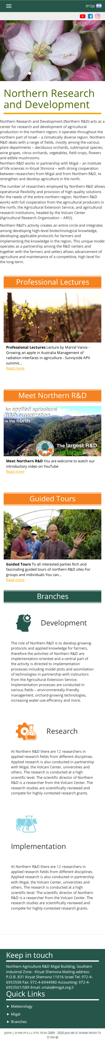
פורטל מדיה (40, 1033)
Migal (15, 1014)
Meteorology (21, 1006)
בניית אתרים (22, 1033)
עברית (90, 6)
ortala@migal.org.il (58, 987)
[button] (52, 69)
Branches (19, 1022)
